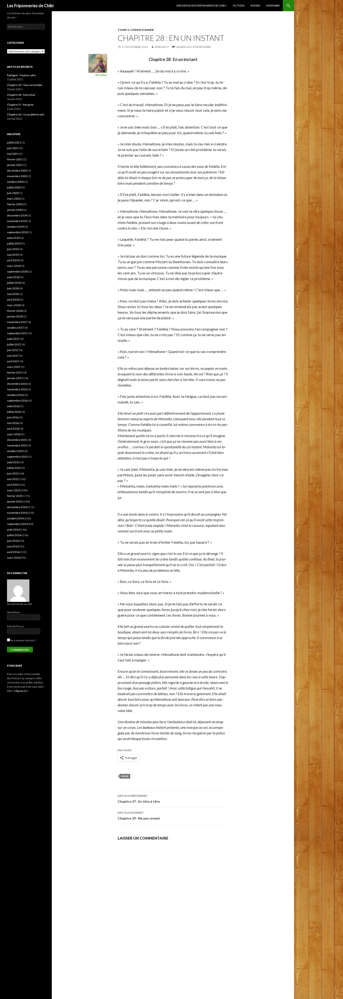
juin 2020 (13, 193)
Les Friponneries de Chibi (30, 5)
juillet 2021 (14, 142)
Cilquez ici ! (21, 691)
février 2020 (15, 204)
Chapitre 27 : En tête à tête (139, 798)
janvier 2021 (15, 165)
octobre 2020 (15, 181)
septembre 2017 (17, 333)
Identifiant (13, 612)
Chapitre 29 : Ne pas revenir (139, 815)
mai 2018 (13, 294)
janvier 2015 (15, 501)
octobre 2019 (15, 226)
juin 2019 (13, 249)
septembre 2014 (17, 524)
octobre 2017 (15, 327)
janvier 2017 (15, 378)
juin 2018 (13, 288)
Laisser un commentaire (193, 47)
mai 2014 (13, 546)
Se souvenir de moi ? (23, 640)
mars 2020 (14, 198)
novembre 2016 (17, 389)
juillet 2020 (14, 187)
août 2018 (13, 277)
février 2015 (15, 496)
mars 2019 (14, 266)
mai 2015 (13, 479)
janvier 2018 (15, 316)
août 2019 (13, 238)
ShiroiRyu (161, 47)
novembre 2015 (17, 445)
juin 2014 (13, 541)
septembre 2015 (17, 456)
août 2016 (13, 406)
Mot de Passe (15, 626)
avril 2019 (13, 260)
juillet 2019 (14, 243)
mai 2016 (13, 423)
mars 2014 (14, 557)
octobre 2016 (15, 395)
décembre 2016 (17, 383)
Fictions (239, 5)
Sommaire (273, 5)
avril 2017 (13, 361)
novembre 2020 (17, 176)
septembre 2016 (17, 400)
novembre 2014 (17, 512)
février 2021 (15, 159)
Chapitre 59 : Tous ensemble (24, 85)
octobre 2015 (15, 451)
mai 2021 (13, 153)
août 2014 (13, 529)
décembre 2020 (17, 170)
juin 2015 (13, 473)
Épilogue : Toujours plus (21, 75)
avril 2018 (13, 299)
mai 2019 (13, 254)
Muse (125, 776)
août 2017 (13, 339)
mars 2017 (14, 367)
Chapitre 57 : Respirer (20, 104)
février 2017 (15, 372)
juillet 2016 (14, 411)
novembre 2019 (17, 221)
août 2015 (13, 462)
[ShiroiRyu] (97, 63)
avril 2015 (13, 484)
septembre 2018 (17, 271)
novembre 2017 (17, 322)
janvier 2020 (15, 210)
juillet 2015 (14, 468)
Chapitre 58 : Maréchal (21, 95)
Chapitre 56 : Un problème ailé (25, 114)
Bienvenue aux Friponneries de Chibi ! (202, 5)
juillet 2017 (14, 344)
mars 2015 (14, 490)
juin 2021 (13, 148)
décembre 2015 (17, 440)
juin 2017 (13, 350)
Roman (255, 5)
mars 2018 (14, 305)
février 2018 (15, 311)
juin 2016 (13, 417)
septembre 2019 (17, 232)
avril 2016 (13, 428)
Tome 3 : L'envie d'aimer (136, 30)
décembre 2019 (17, 215)
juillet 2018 (14, 282)
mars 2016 (14, 434)
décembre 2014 (17, 507)
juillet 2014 (14, 535)
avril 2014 (13, 552)
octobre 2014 (15, 518)
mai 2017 (13, 355)
